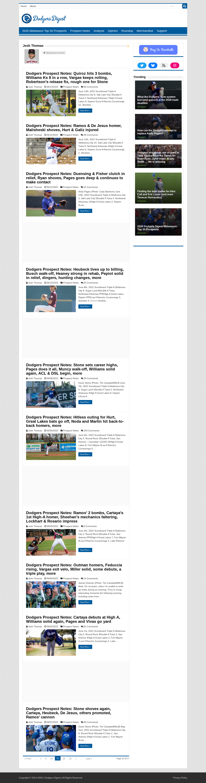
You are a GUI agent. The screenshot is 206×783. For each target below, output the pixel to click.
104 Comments (91, 430)
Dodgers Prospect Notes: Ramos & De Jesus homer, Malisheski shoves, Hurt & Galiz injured (74, 127)
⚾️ (158, 49)
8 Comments (90, 526)
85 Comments (91, 722)
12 (64, 758)
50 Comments (91, 282)
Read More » (85, 110)
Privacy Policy (180, 777)
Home (24, 6)
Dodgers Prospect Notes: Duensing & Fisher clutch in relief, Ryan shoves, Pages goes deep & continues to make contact (75, 177)
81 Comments (91, 626)
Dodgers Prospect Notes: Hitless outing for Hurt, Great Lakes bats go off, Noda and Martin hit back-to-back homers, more (75, 421)
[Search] (184, 6)
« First (27, 758)
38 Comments (91, 135)
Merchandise (145, 30)
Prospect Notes (80, 30)
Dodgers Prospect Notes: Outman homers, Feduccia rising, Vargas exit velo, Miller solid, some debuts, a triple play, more (74, 569)
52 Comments (91, 187)
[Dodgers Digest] (43, 18)
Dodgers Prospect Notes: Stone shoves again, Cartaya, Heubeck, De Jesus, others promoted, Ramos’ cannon (68, 712)
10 (51, 758)
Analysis (99, 30)
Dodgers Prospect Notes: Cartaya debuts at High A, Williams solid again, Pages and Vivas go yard (73, 619)
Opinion (113, 30)
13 (70, 758)
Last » (89, 758)
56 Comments (91, 87)
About (33, 6)
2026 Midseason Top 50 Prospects (44, 30)
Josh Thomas (35, 87)
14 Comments (91, 578)
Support (162, 30)
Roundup (127, 30)
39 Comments (91, 378)
